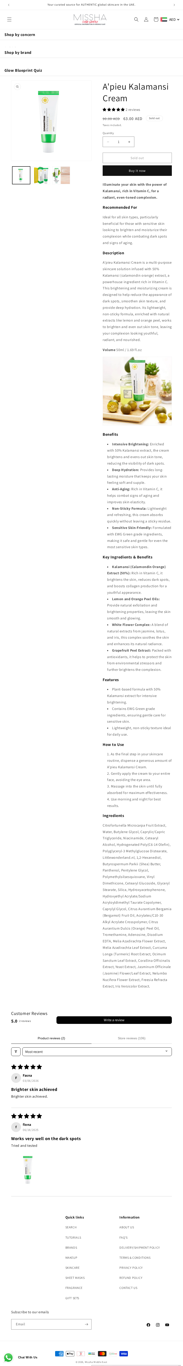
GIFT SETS (72, 1298)
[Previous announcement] (9, 5)
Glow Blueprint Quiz (23, 70)
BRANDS (71, 1248)
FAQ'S (123, 1238)
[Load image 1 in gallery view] (21, 175)
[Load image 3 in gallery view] (61, 175)
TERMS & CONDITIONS (134, 1258)
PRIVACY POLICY (131, 1268)
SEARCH (71, 1227)
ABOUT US (126, 1227)
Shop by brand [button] (17, 52)
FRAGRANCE (74, 1288)
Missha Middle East (96, 1362)
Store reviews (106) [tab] (132, 1038)
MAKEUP (71, 1258)
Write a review (114, 1020)
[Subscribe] (86, 1324)
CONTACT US (128, 1288)
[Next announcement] (174, 5)
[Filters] (16, 1051)
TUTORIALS (73, 1238)
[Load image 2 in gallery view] (41, 175)
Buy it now (137, 170)
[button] (9, 19)
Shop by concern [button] (19, 34)
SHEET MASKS (75, 1278)
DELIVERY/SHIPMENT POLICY (139, 1248)
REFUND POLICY (130, 1278)
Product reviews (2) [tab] (51, 1038)
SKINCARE (72, 1268)
